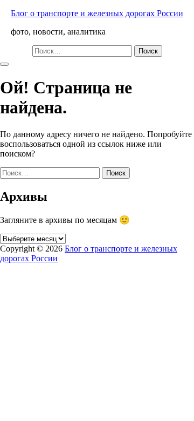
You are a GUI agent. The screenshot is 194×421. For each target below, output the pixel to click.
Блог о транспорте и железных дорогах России (97, 13)
